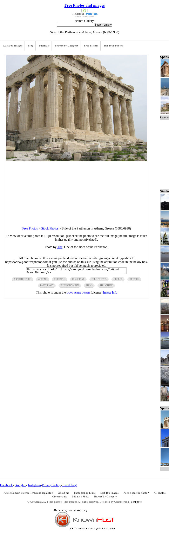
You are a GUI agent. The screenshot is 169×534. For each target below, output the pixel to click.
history (134, 279)
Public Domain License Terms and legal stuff (28, 492)
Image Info (110, 292)
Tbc (59, 247)
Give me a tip (59, 496)
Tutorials (44, 45)
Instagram (34, 485)
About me (63, 492)
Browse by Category (67, 45)
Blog (30, 45)
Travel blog (69, 485)
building (59, 279)
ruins (89, 285)
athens (42, 279)
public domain (70, 285)
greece (118, 279)
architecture (22, 279)
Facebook (6, 485)
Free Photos (30, 228)
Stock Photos (49, 228)
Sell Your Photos (113, 45)
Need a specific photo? (136, 492)
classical (78, 279)
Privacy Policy (51, 485)
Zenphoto (136, 501)
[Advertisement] (76, 190)
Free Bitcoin (91, 45)
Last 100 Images (12, 45)
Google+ (20, 485)
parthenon (47, 285)
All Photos (159, 492)
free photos (99, 279)
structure (106, 285)
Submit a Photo (80, 496)
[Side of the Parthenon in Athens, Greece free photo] (76, 160)
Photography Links (84, 492)
